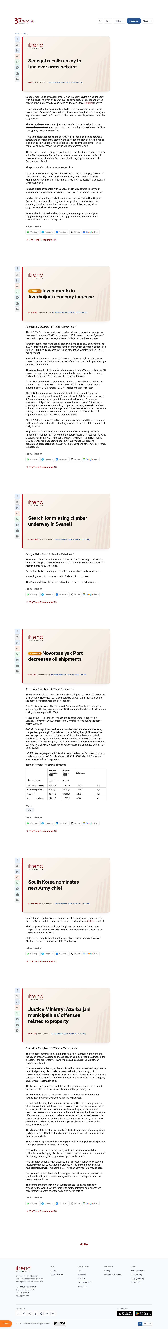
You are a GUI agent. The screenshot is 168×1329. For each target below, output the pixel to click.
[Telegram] (41, 1313)
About (80, 1271)
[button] (17, 38)
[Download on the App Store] (125, 1313)
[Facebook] (24, 1313)
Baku (30, 810)
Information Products (113, 1275)
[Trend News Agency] (23, 1269)
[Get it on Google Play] (143, 1313)
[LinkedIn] (47, 1313)
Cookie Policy (136, 1282)
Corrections (82, 1286)
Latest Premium (57, 1275)
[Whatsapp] (18, 1313)
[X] (29, 1313)
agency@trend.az (22, 1296)
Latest (53, 1271)
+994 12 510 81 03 (22, 1293)
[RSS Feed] (52, 1313)
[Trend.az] (24, 21)
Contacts (81, 1278)
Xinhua (90, 921)
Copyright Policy (137, 1278)
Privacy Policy (136, 1275)
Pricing (107, 1271)
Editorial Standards (85, 1282)
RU (150, 1324)
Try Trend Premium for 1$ (43, 239)
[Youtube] (35, 1313)
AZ (145, 1324)
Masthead (82, 1275)
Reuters (89, 103)
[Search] (100, 21)
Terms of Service (137, 1271)
